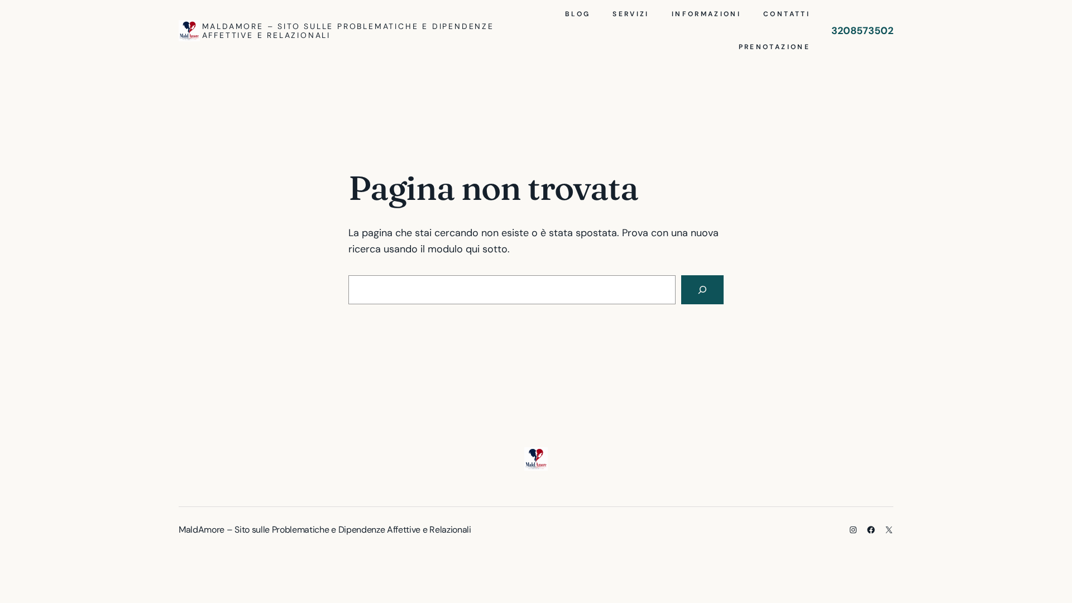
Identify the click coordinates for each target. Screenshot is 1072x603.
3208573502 (862, 30)
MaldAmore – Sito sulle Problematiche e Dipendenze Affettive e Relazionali (348, 30)
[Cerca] (702, 289)
